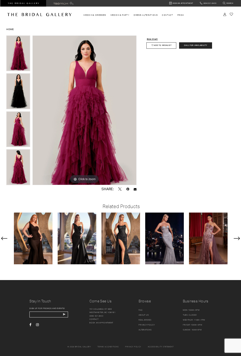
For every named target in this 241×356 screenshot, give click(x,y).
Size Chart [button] (152, 39)
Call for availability (195, 45)
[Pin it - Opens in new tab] (127, 189)
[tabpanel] (18, 55)
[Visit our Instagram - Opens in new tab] (37, 325)
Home (10, 29)
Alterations (145, 330)
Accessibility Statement (161, 347)
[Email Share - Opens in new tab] (135, 189)
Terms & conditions (108, 347)
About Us (144, 315)
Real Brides (145, 320)
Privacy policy (133, 347)
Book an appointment (101, 323)
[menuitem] (94, 15)
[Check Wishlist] (231, 14)
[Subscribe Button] (64, 314)
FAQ (140, 310)
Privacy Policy (147, 325)
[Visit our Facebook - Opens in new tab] (30, 325)
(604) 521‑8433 (96, 316)
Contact (93, 319)
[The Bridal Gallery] (39, 14)
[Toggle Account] (224, 14)
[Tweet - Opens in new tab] (120, 189)
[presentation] (33, 239)
